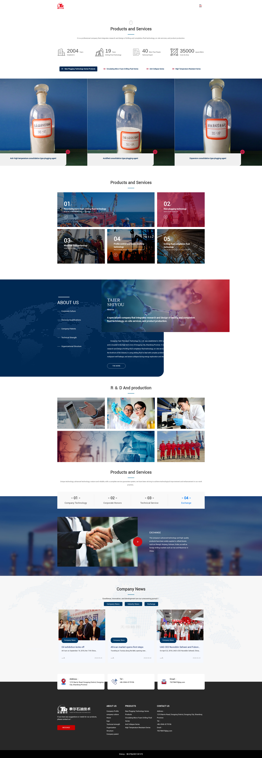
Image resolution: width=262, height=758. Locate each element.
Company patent (113, 734)
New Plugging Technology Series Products (78, 69)
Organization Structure (111, 729)
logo (108, 721)
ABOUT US (111, 706)
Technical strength (113, 724)
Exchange (151, 604)
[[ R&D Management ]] (81, 413)
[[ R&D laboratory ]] (106, 446)
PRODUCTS (130, 706)
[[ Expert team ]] (181, 446)
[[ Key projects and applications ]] (181, 413)
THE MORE (116, 366)
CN (190, 6)
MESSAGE (66, 728)
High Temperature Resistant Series (186, 69)
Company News (113, 604)
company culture (113, 714)
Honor (109, 718)
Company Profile (113, 711)
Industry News (133, 604)
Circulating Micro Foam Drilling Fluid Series (121, 69)
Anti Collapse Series (155, 69)
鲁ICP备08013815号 (134, 754)
